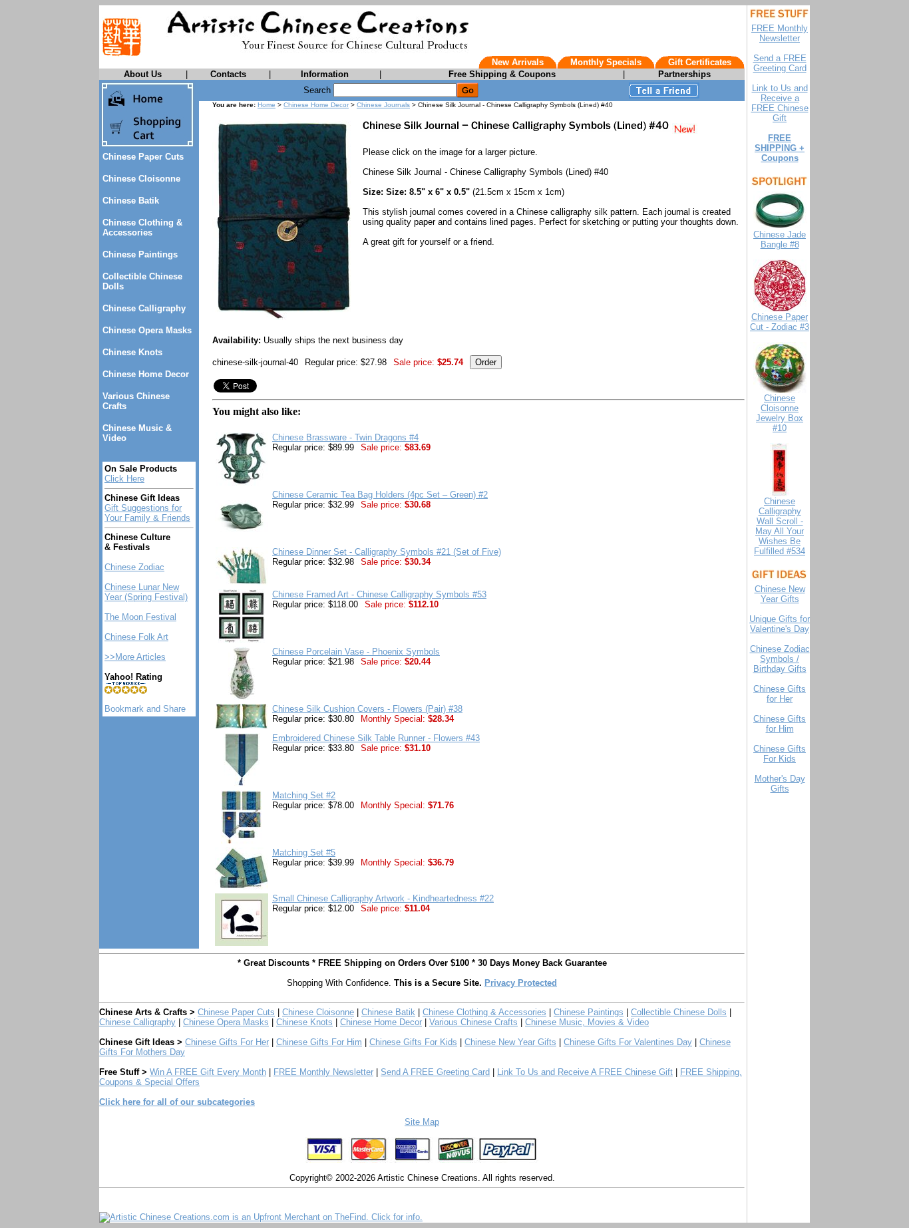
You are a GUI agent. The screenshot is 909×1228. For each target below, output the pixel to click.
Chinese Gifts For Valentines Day (628, 1042)
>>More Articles (135, 657)
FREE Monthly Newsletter (323, 1072)
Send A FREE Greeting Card (435, 1072)
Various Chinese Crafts (473, 1022)
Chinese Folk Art (136, 637)
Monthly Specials (605, 62)
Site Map (422, 1122)
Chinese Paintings (140, 254)
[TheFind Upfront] (261, 1217)
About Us (143, 74)
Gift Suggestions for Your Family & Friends (147, 513)
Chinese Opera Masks (147, 330)
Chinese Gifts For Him (319, 1042)
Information (325, 74)
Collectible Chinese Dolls (679, 1012)
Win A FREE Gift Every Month (208, 1072)
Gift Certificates (699, 62)
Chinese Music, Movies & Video (587, 1022)
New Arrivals (518, 62)
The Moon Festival (140, 617)
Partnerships (684, 74)
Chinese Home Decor (145, 374)
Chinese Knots (132, 352)
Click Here (124, 479)
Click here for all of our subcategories (177, 1102)
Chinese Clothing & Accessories (142, 227)
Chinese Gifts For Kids (413, 1042)
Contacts (228, 74)
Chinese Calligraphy (144, 308)
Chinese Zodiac (134, 567)
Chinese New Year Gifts (510, 1042)
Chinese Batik (130, 201)
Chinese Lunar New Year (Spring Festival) (146, 592)
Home (266, 104)
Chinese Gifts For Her (227, 1042)
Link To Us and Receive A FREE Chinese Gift (585, 1072)
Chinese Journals (383, 104)
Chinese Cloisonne (141, 179)
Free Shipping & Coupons (502, 74)
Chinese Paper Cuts (143, 157)
